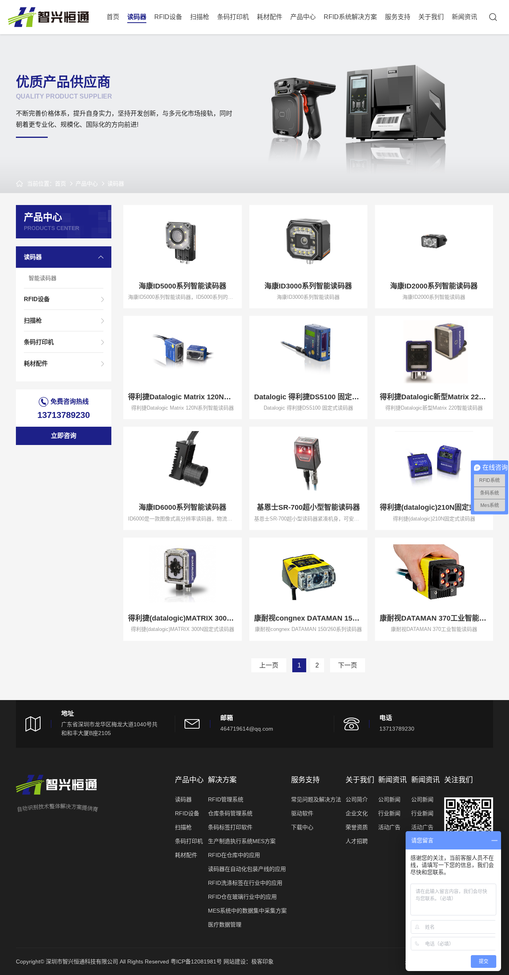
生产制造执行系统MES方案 (242, 841)
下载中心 (302, 827)
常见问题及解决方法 (316, 799)
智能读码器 (42, 278)
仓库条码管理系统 (230, 813)
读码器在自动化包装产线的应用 (247, 869)
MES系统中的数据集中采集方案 (247, 910)
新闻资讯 (464, 17)
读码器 (136, 17)
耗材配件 (269, 17)
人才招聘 (357, 841)
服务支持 (397, 17)
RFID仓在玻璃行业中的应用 (242, 897)
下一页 (347, 665)
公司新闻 (389, 799)
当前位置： (41, 183)
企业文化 (357, 813)
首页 (113, 17)
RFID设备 (168, 17)
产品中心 (303, 17)
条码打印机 (233, 17)
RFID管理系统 (225, 799)
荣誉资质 (357, 827)
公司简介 (357, 799)
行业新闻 (389, 813)
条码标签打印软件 (230, 827)
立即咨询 (63, 435)
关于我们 (431, 17)
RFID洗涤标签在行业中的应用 (245, 883)
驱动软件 (302, 813)
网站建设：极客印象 (248, 961)
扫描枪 (199, 17)
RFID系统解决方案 (350, 17)
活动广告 (389, 827)
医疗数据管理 (224, 924)
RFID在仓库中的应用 (234, 855)
